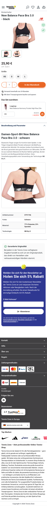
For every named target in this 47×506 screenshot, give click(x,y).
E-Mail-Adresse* (10, 299)
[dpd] (5, 382)
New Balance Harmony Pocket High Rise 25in (26, 108)
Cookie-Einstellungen (3, 390)
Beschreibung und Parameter (13, 125)
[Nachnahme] (30, 369)
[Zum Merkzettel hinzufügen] (43, 25)
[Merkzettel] (33, 7)
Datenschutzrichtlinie (9, 321)
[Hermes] (22, 382)
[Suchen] (27, 7)
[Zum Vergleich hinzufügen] (43, 30)
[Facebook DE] (3, 400)
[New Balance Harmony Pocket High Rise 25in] (5, 107)
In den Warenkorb (32, 85)
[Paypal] (22, 369)
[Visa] (5, 369)
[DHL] (13, 382)
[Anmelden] (38, 7)
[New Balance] (41, 19)
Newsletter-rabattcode (25, 320)
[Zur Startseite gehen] (11, 7)
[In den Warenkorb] (42, 114)
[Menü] (3, 7)
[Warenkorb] (44, 7)
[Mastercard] (13, 369)
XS (5, 77)
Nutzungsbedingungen (10, 320)
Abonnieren (25, 311)
